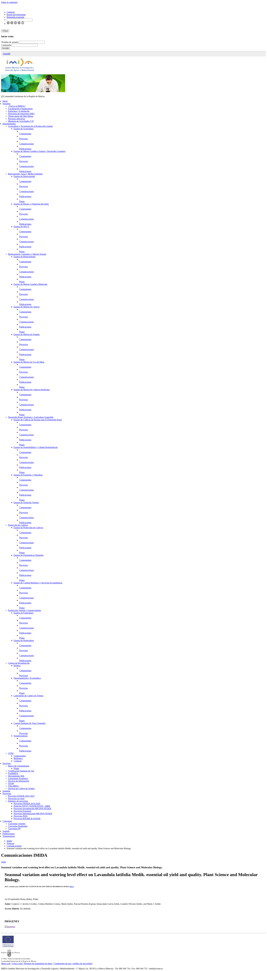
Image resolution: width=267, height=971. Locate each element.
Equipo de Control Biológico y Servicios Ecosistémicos (38, 583)
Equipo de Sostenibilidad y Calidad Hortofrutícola (36, 447)
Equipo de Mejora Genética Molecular (30, 284)
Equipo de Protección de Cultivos (28, 527)
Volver (71, 886)
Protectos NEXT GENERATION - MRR (32, 806)
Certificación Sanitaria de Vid (21, 771)
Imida (9, 841)
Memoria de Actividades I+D (21, 121)
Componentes (25, 134)
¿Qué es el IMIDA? (16, 106)
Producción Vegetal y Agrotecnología (24, 610)
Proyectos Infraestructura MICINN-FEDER (33, 813)
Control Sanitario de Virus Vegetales (29, 723)
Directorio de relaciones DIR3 (21, 113)
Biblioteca (18, 758)
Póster (22, 201)
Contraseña (6, 45)
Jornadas (6, 791)
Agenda (6, 831)
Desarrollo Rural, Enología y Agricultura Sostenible (30, 417)
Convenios (7, 821)
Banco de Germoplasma (18, 766)
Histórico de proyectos (18, 801)
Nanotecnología (21, 736)
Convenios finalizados (18, 826)
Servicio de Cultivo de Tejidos (21, 788)
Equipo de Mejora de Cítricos (26, 307)
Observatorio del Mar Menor (20, 116)
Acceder (5, 48)
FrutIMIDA (13, 773)
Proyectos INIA (21, 816)
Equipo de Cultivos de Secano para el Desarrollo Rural (38, 420)
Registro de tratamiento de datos (38, 963)
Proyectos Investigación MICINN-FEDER (32, 808)
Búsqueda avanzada (15, 17)
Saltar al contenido (9, 2)
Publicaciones (25, 149)
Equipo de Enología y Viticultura (28, 475)
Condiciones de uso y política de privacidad (73, 963)
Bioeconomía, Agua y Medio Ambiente (25, 174)
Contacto (18, 761)
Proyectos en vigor (16, 798)
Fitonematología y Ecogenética (27, 678)
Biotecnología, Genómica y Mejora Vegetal (27, 254)
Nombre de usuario (10, 42)
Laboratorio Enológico (18, 778)
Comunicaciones (26, 144)
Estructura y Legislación (18, 111)
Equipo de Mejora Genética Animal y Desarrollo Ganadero (39, 151)
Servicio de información (18, 781)
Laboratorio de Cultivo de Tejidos (28, 695)
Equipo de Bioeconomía (24, 176)
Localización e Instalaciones (20, 108)
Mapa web (5, 963)
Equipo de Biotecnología (24, 256)
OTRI (10, 753)
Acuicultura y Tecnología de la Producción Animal (30, 126)
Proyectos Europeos (22, 811)
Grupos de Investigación (18, 663)
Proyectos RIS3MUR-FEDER (27, 818)
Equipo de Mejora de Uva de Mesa (29, 362)
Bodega (17, 665)
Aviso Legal (17, 963)
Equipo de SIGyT (21, 226)
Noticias (10, 843)
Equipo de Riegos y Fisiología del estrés (31, 204)
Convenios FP (14, 828)
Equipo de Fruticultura (23, 613)
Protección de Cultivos (18, 525)
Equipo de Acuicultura (23, 129)
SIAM (11, 783)
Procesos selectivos (16, 118)
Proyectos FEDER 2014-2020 (27, 803)
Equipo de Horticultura (24, 640)
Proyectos (23, 139)
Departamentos (9, 124)
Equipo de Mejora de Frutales (27, 334)
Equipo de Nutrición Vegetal (26, 502)
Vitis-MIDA (13, 786)
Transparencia (9, 836)
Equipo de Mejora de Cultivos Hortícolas (32, 389)
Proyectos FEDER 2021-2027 (21, 796)
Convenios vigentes (16, 823)
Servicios (7, 763)
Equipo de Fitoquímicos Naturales (29, 555)
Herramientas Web (16, 776)
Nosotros (6, 103)
